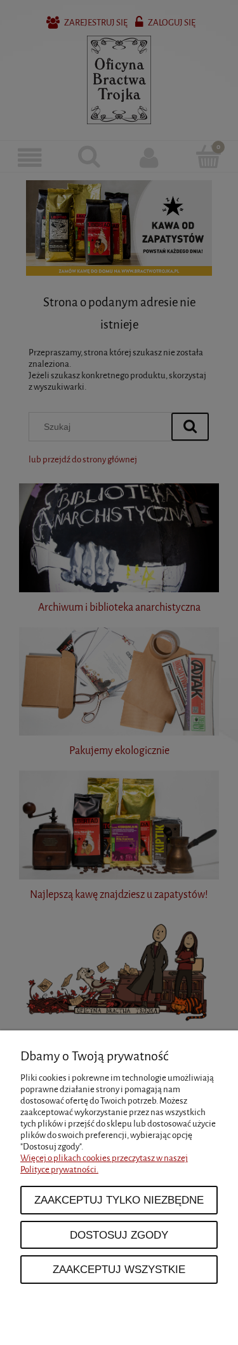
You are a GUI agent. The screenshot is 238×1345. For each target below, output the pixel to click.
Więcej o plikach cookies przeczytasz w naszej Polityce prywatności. (104, 1164)
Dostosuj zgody (119, 1234)
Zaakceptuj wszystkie (119, 1269)
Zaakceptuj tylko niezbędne (119, 1199)
